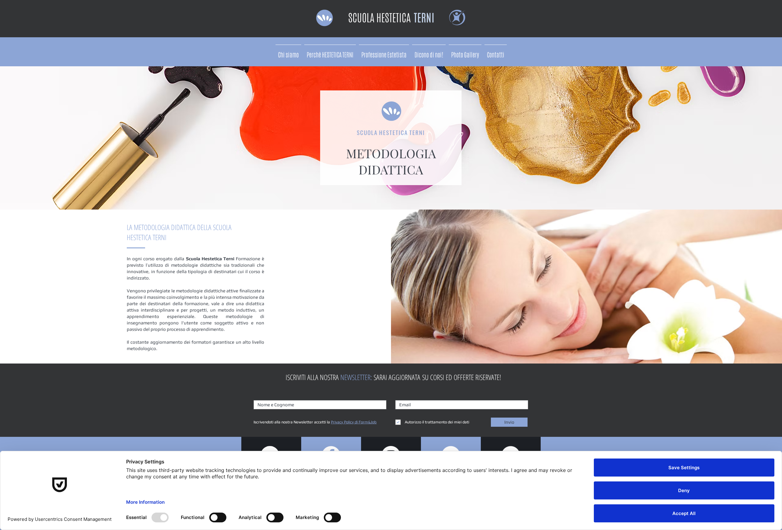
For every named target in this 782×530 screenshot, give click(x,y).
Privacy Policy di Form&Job (354, 422)
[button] (384, 52)
